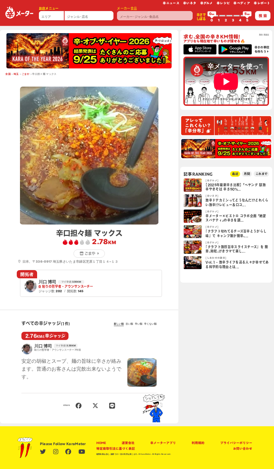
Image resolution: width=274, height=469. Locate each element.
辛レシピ (223, 3)
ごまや (26, 74)
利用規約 (198, 442)
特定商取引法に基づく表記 (115, 448)
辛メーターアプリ (163, 442)
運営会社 (128, 442)
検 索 (263, 15)
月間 (247, 173)
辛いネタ (189, 3)
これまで (261, 173)
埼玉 (16, 74)
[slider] (211, 15)
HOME (101, 442)
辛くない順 (150, 324)
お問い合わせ (242, 448)
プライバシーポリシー (236, 442)
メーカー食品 (127, 8)
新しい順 (119, 324)
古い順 (129, 324)
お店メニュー (49, 8)
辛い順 (138, 324)
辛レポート (262, 3)
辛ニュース (171, 3)
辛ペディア (241, 3)
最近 (235, 173)
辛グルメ (206, 3)
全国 (8, 74)
